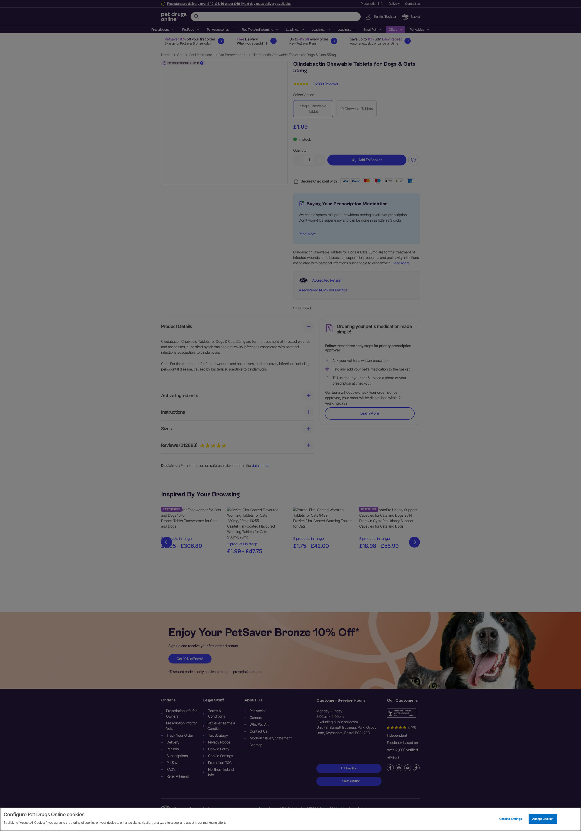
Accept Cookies (543, 819)
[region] (290, 819)
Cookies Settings (510, 819)
